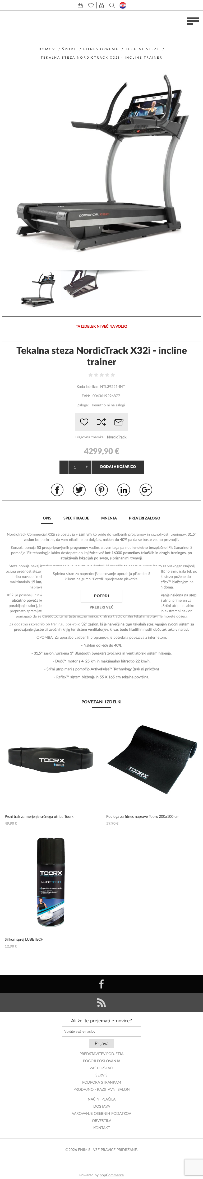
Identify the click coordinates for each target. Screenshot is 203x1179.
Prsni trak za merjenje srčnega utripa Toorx (39, 817)
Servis (101, 1075)
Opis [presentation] (47, 518)
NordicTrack (116, 437)
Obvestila (101, 1121)
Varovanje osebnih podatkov (101, 1114)
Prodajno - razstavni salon (101, 1090)
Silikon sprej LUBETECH (24, 939)
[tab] (47, 519)
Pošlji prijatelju (119, 422)
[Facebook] (101, 984)
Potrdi (101, 596)
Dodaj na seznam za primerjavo (101, 422)
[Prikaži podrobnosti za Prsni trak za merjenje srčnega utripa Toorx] (51, 759)
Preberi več (102, 607)
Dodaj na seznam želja (84, 422)
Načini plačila (102, 1099)
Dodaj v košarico (118, 467)
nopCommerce (112, 1175)
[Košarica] (80, 5)
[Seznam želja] (91, 5)
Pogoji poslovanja (101, 1061)
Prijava (102, 1043)
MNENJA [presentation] (109, 518)
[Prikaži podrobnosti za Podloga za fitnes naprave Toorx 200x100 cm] (152, 759)
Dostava (101, 1106)
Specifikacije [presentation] (76, 518)
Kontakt (101, 1128)
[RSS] (101, 1002)
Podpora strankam (101, 1082)
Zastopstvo (101, 1068)
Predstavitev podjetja (101, 1054)
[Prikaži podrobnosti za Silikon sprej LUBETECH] (51, 882)
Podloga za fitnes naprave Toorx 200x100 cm (142, 817)
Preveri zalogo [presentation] (144, 518)
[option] (38, 290)
